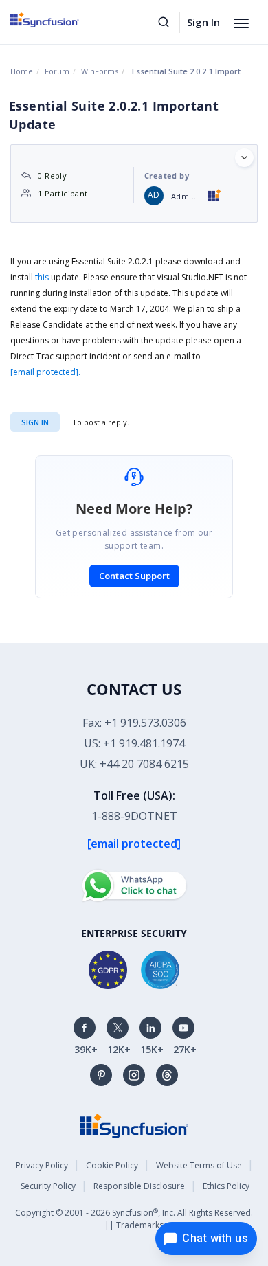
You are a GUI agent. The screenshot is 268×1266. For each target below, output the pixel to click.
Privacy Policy (42, 1165)
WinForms (99, 71)
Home (21, 71)
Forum (57, 71)
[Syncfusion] (134, 1125)
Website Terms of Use (199, 1165)
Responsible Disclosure (139, 1186)
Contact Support (134, 575)
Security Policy (48, 1186)
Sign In (203, 22)
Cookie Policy (112, 1165)
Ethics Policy (226, 1186)
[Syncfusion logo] (60, 20)
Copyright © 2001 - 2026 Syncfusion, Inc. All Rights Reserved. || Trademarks (134, 1219)
